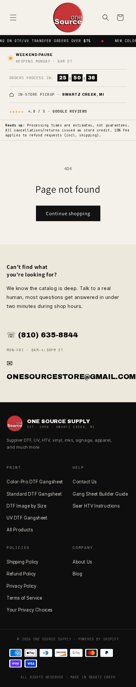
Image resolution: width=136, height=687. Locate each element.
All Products (20, 529)
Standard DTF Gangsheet (34, 494)
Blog (77, 573)
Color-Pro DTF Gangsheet (35, 481)
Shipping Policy (23, 561)
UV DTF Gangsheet (27, 517)
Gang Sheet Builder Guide (100, 494)
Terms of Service (24, 598)
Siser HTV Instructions (96, 506)
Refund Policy (21, 573)
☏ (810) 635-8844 (42, 335)
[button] (13, 17)
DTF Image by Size (26, 506)
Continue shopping (68, 213)
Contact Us (85, 481)
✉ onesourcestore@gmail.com (68, 370)
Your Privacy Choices (29, 610)
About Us (82, 561)
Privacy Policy (21, 586)
